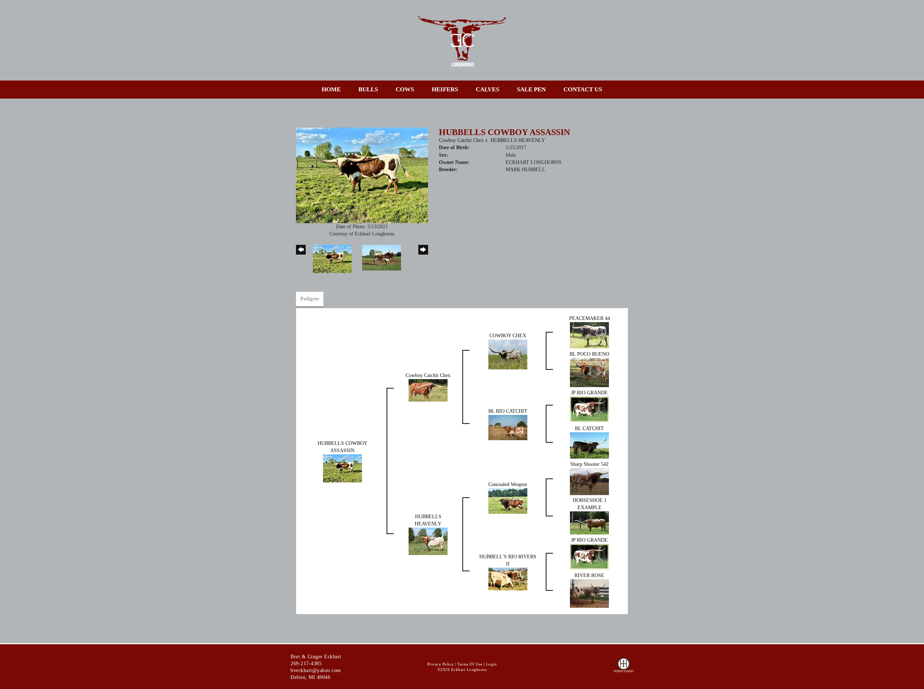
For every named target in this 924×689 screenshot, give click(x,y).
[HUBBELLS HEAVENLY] (428, 541)
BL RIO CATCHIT (507, 411)
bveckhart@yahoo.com (316, 670)
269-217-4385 (306, 663)
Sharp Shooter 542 (589, 464)
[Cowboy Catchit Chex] (428, 390)
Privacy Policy (440, 664)
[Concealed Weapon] (507, 500)
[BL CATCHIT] (589, 445)
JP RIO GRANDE (589, 392)
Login (491, 664)
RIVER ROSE (589, 575)
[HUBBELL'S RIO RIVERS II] (507, 578)
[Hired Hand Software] (623, 669)
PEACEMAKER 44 (589, 318)
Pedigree (309, 299)
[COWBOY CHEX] (507, 354)
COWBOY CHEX (507, 335)
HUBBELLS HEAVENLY (518, 140)
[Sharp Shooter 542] (589, 481)
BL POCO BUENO (589, 354)
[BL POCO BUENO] (589, 372)
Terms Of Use (469, 664)
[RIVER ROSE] (589, 593)
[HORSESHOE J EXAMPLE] (589, 522)
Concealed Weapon (507, 484)
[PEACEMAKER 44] (589, 335)
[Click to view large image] (362, 175)
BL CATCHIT (589, 428)
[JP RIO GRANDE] (589, 409)
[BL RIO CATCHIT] (507, 427)
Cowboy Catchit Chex (461, 140)
